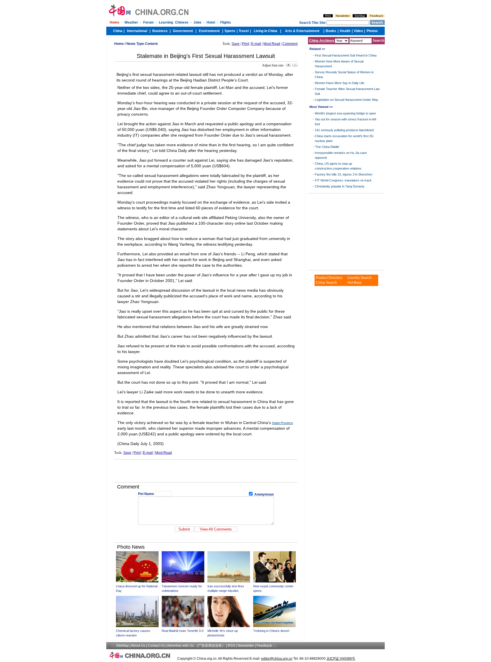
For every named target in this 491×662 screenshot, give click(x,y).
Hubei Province (282, 423)
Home (119, 44)
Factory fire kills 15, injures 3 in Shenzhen (343, 174)
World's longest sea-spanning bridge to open (345, 113)
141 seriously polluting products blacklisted (344, 130)
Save (236, 44)
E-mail (256, 44)
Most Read (271, 44)
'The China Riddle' (327, 147)
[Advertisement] (206, 470)
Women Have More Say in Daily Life (339, 83)
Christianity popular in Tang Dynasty (340, 186)
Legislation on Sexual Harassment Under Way (346, 99)
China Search (326, 283)
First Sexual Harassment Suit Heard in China (345, 55)
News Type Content (142, 44)
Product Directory (329, 278)
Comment (289, 44)
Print (245, 44)
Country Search (360, 278)
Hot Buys (354, 283)
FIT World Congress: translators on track (343, 180)
